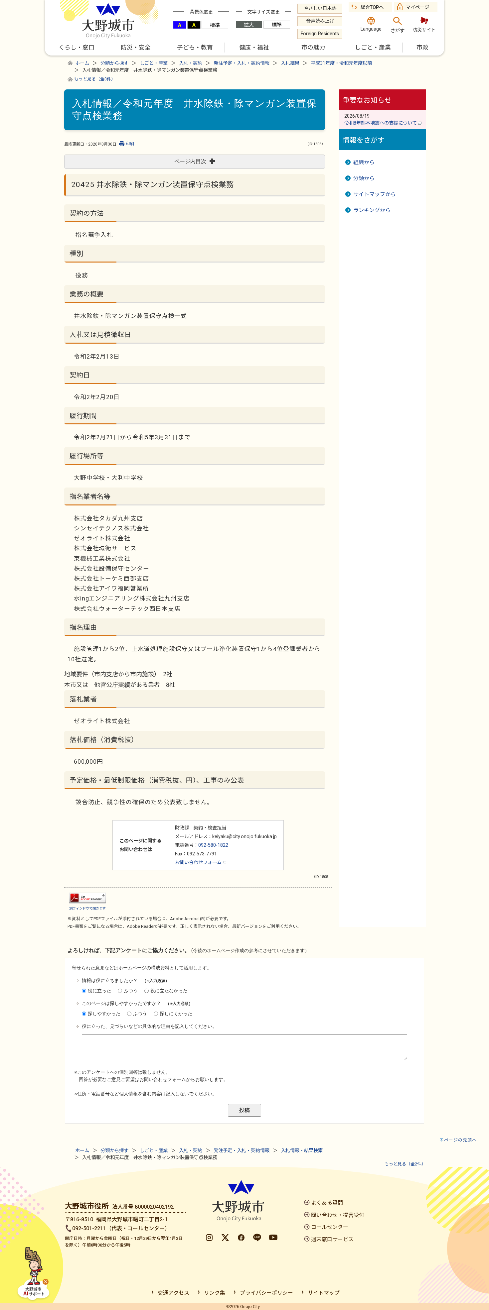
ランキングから (372, 210)
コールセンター (329, 1227)
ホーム (82, 63)
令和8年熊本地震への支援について (381, 123)
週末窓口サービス (332, 1239)
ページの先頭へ (460, 1140)
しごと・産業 (154, 63)
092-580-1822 (213, 845)
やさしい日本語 (320, 8)
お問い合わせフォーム (199, 862)
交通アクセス (173, 1293)
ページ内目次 (190, 161)
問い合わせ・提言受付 (337, 1215)
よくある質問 (327, 1203)
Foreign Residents (320, 34)
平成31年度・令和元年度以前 (341, 63)
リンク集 (214, 1293)
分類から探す (114, 63)
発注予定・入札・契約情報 (241, 63)
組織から (364, 162)
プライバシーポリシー (266, 1293)
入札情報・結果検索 (302, 1150)
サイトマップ (324, 1293)
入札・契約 (190, 63)
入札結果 (290, 63)
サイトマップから (374, 194)
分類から (364, 178)
